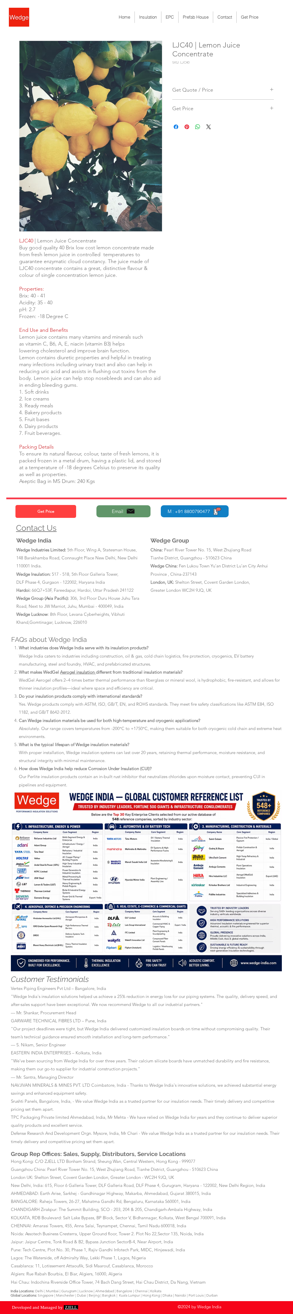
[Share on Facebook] (176, 126)
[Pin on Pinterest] (186, 126)
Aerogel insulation (78, 672)
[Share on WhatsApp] (197, 126)
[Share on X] (208, 126)
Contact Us (36, 528)
